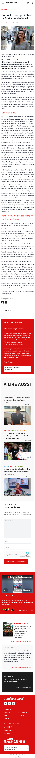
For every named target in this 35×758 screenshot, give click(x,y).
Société (20, 395)
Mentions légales (17, 757)
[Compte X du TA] (9, 703)
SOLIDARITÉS (22, 712)
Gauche (8, 311)
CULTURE (21, 715)
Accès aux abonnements (20, 667)
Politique (4, 9)
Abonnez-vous (9, 727)
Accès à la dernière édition (19, 641)
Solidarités (21, 430)
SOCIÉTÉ (6, 719)
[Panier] (32, 3)
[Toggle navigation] (3, 3)
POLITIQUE (7, 712)
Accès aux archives (22, 687)
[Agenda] (28, 3)
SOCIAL (6, 715)
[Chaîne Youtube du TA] (5, 703)
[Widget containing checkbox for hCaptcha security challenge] (17, 554)
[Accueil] (11, 3)
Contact (7, 733)
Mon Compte (8, 730)
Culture (6, 395)
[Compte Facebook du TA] (13, 703)
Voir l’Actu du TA (24, 610)
